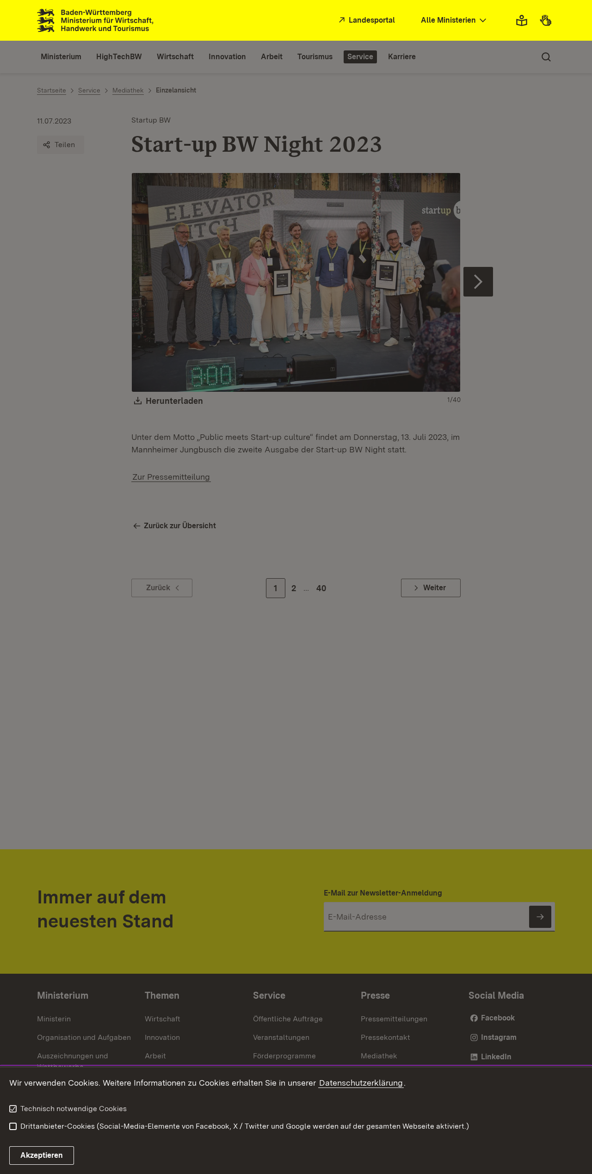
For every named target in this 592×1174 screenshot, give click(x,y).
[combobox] (454, 20)
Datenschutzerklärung (361, 1082)
